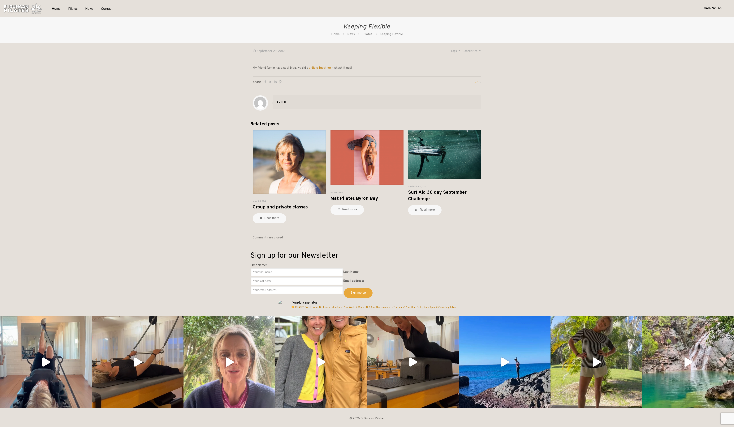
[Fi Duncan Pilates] (23, 8)
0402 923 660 (713, 8)
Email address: (353, 281)
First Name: (258, 265)
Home (335, 34)
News (351, 34)
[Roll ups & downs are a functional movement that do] (138, 362)
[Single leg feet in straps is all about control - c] (46, 362)
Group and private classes (280, 207)
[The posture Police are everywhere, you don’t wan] (596, 362)
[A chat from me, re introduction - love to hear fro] (229, 362)
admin (281, 102)
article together (320, 68)
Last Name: (351, 272)
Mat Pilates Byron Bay (354, 199)
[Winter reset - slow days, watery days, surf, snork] (504, 362)
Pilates (367, 34)
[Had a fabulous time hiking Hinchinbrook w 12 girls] (688, 362)
